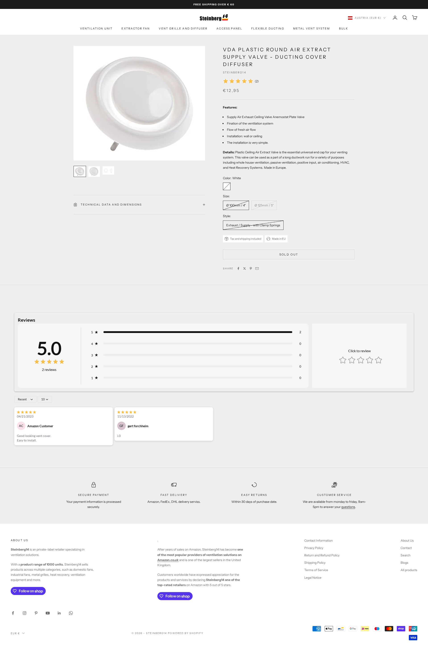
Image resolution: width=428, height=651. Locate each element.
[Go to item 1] (80, 171)
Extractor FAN (135, 28)
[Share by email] (257, 268)
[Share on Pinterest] (251, 268)
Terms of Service (316, 570)
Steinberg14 (234, 72)
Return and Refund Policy (322, 555)
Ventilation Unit (96, 28)
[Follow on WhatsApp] (71, 613)
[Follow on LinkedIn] (59, 613)
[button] (196, 332)
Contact (406, 548)
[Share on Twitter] (244, 268)
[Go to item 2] (94, 171)
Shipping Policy (314, 563)
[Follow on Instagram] (24, 613)
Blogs (404, 563)
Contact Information (318, 541)
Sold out (288, 254)
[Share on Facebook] (238, 268)
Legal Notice (312, 578)
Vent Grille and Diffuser (183, 28)
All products (409, 570)
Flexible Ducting (267, 28)
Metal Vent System (311, 28)
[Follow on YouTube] (47, 613)
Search (405, 555)
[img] (238, 81)
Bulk (343, 28)
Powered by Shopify (185, 633)
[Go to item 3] (108, 170)
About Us (407, 541)
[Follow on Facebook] (13, 613)
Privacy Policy (313, 548)
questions (348, 507)
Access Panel (229, 28)
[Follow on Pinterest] (36, 613)
